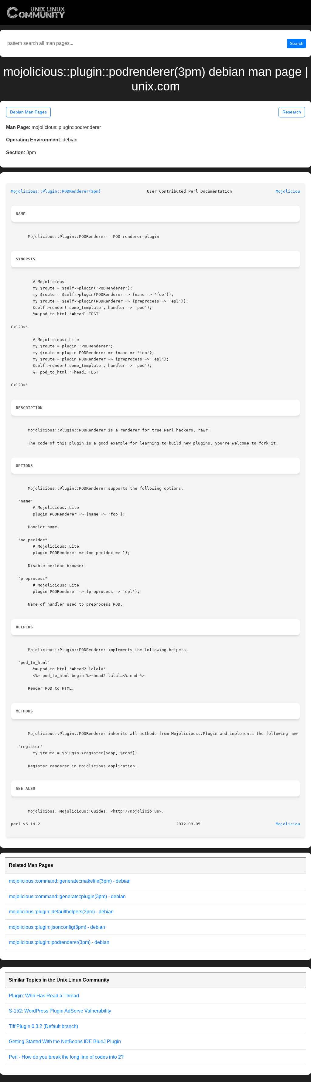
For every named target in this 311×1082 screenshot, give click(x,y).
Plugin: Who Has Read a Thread (44, 995)
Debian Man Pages (28, 112)
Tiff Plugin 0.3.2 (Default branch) (43, 1026)
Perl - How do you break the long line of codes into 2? (66, 1057)
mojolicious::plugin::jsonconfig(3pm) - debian (57, 927)
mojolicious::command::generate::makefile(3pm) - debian (70, 881)
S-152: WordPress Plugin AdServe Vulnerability (60, 1010)
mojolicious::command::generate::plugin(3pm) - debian (67, 896)
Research (291, 112)
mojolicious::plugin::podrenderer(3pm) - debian (59, 942)
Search (296, 43)
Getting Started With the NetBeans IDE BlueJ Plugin (65, 1041)
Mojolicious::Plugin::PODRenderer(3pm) (56, 191)
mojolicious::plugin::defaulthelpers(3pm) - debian (61, 911)
